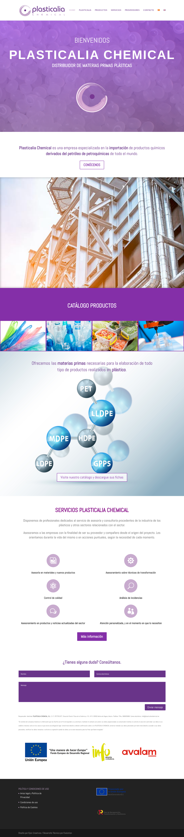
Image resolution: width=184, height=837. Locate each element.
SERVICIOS (116, 10)
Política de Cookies (29, 807)
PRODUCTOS (101, 10)
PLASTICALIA (85, 10)
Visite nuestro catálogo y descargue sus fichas (92, 477)
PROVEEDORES (132, 10)
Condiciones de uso (29, 802)
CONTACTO (148, 10)
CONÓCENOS (92, 165)
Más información (92, 636)
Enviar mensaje (155, 707)
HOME (72, 10)
